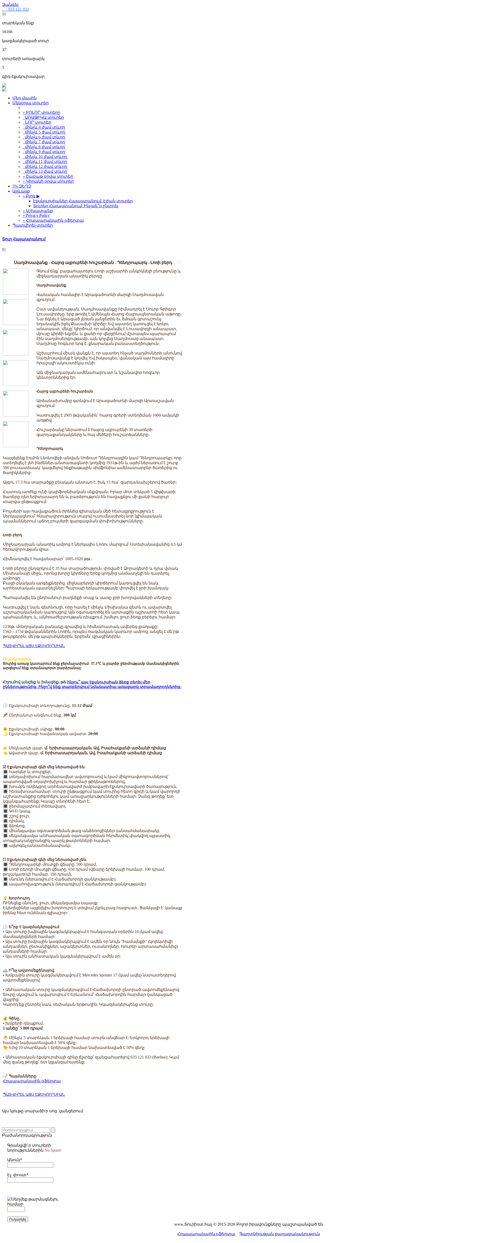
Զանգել (15, 6)
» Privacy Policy (36, 215)
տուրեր (44, 117)
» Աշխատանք (38, 211)
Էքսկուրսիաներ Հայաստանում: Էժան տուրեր (83, 201)
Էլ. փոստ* (17, 1175)
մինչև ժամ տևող (44, 127)
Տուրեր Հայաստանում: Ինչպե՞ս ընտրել (75, 206)
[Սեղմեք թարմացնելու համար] (34, 1202)
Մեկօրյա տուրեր (30, 103)
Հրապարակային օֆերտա (206, 1234)
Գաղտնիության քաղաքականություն (279, 1234)
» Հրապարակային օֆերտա (53, 220)
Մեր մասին (24, 98)
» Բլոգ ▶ (31, 196)
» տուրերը (41, 112)
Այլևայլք (21, 191)
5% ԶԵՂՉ (21, 186)
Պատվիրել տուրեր (32, 225)
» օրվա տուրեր (48, 176)
